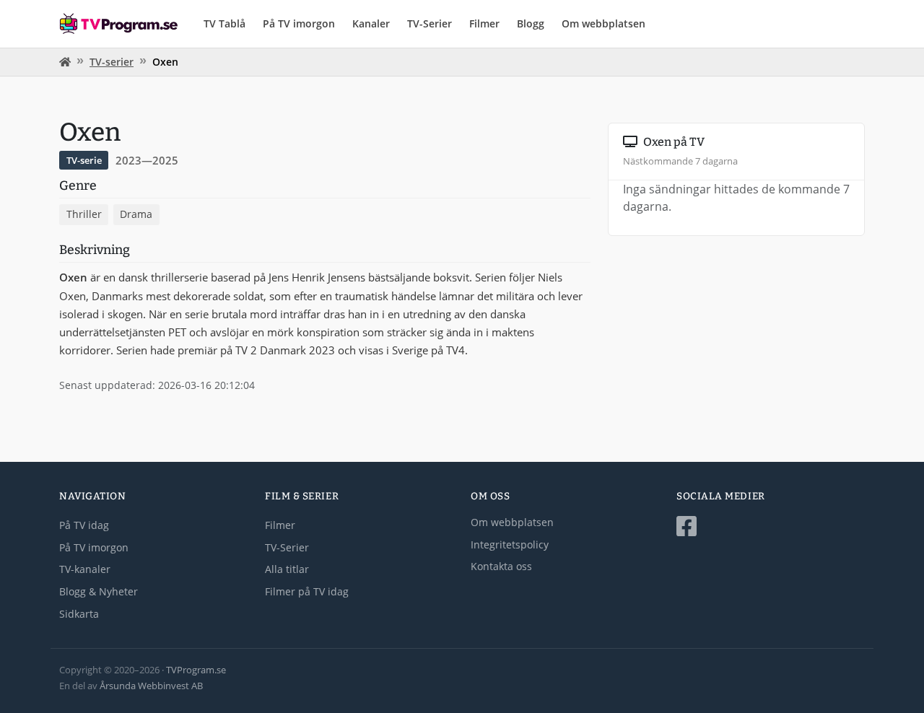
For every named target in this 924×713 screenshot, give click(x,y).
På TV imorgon (299, 23)
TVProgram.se (196, 669)
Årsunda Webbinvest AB (151, 685)
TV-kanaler (84, 569)
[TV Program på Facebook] (770, 526)
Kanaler (371, 23)
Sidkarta (79, 614)
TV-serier (112, 62)
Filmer (484, 23)
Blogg (530, 23)
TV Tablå (224, 23)
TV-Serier (429, 23)
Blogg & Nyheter (98, 591)
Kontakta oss (501, 566)
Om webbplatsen (603, 23)
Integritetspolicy (510, 544)
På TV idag (84, 525)
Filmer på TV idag (307, 591)
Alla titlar (287, 569)
